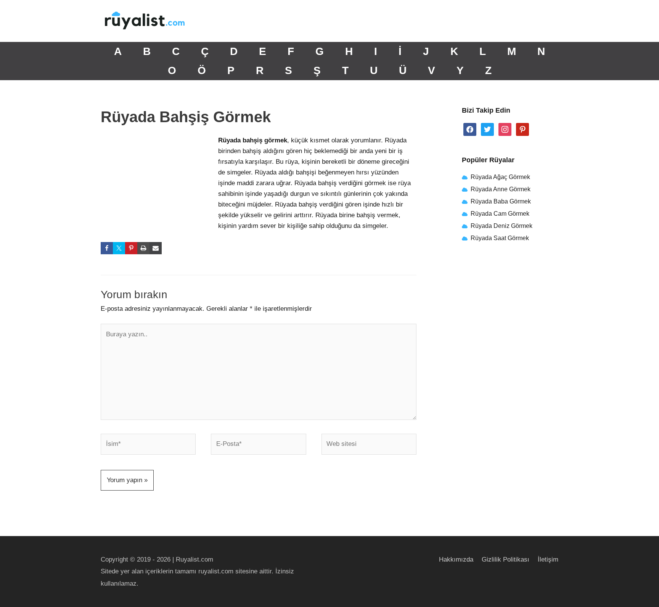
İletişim (548, 559)
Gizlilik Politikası (505, 559)
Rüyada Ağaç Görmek (499, 177)
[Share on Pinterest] (131, 248)
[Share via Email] (155, 248)
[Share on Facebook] (107, 248)
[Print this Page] (143, 248)
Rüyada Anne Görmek (500, 189)
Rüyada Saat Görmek (499, 238)
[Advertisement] (158, 186)
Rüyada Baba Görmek (501, 201)
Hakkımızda (456, 559)
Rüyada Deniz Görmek (501, 226)
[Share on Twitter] (119, 248)
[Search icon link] (548, 21)
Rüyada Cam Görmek (500, 213)
